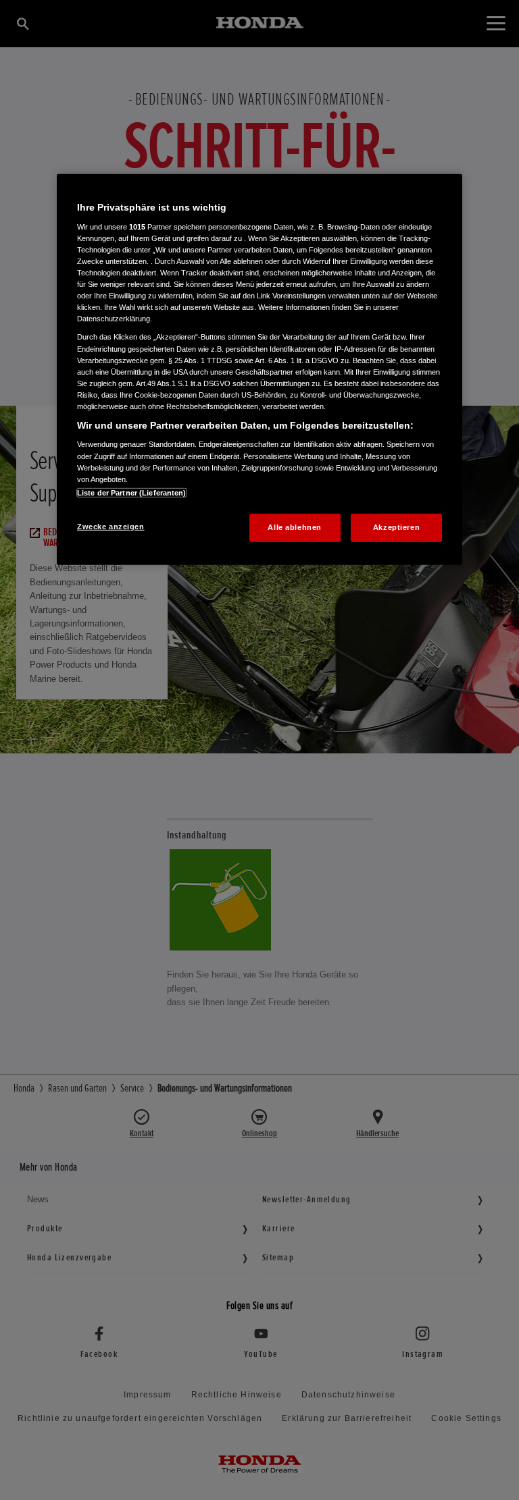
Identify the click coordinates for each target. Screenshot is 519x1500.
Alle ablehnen (294, 527)
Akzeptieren (396, 527)
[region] (259, 369)
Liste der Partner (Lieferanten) (132, 493)
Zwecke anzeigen (111, 527)
